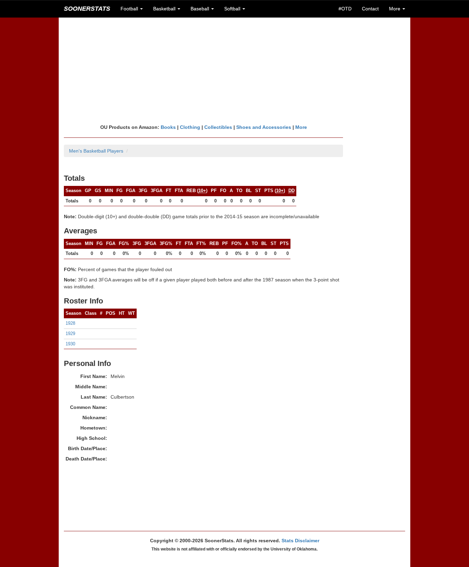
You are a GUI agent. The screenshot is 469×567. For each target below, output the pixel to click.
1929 (70, 333)
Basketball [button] (165, 8)
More (301, 127)
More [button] (395, 8)
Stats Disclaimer (300, 540)
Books (168, 127)
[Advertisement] (234, 70)
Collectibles (218, 127)
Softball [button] (233, 8)
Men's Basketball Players (96, 151)
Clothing (190, 127)
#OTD (345, 8)
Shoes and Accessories (263, 127)
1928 (70, 323)
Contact (370, 8)
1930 (70, 343)
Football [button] (130, 8)
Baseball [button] (200, 8)
